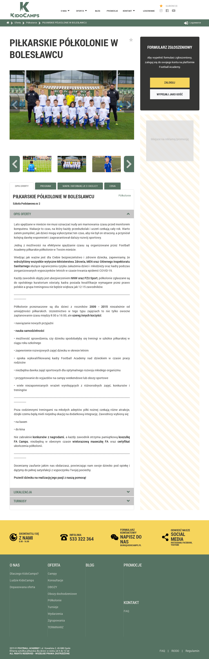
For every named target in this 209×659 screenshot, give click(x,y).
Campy (52, 573)
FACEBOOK (187, 542)
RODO (175, 651)
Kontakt (127, 11)
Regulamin (192, 651)
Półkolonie (54, 600)
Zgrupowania (56, 620)
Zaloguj (169, 82)
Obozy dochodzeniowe (62, 594)
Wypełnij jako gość (170, 94)
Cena (112, 186)
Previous (15, 105)
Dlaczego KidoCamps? (24, 573)
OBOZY (52, 587)
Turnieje (53, 607)
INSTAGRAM (176, 542)
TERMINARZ (55, 627)
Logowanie (149, 11)
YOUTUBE (175, 544)
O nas (64, 11)
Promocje (112, 11)
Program (45, 186)
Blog (97, 11)
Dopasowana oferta (22, 587)
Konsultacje (55, 580)
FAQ (126, 611)
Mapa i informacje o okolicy (80, 186)
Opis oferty (22, 186)
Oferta (80, 11)
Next (129, 105)
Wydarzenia (55, 614)
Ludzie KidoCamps (22, 580)
